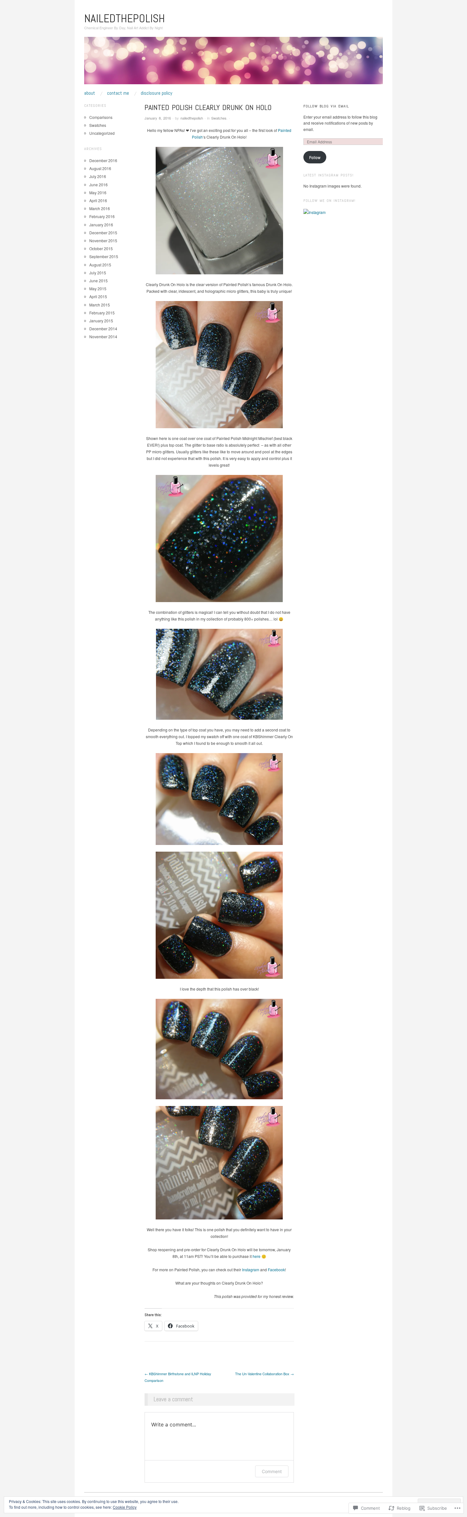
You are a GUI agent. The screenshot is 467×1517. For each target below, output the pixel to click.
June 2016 (98, 184)
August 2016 (100, 168)
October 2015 (101, 248)
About (89, 93)
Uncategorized (102, 133)
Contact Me (118, 93)
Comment (272, 1471)
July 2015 (97, 272)
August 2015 (100, 264)
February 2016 (102, 216)
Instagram (250, 1269)
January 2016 (101, 224)
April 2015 (98, 296)
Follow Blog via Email (326, 106)
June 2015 (98, 280)
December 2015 (103, 232)
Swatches (219, 117)
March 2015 (99, 304)
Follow (315, 157)
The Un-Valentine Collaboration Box (264, 1373)
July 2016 (97, 176)
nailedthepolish (124, 18)
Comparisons (100, 117)
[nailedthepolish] (233, 62)
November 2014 (103, 336)
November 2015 (103, 240)
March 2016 (99, 208)
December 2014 (103, 328)
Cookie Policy (125, 1507)
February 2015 (102, 312)
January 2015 (101, 320)
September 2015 (103, 256)
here (257, 1256)
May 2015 (97, 288)
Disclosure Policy (156, 93)
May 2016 (97, 192)
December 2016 (103, 160)
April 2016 (98, 200)
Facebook (276, 1269)
